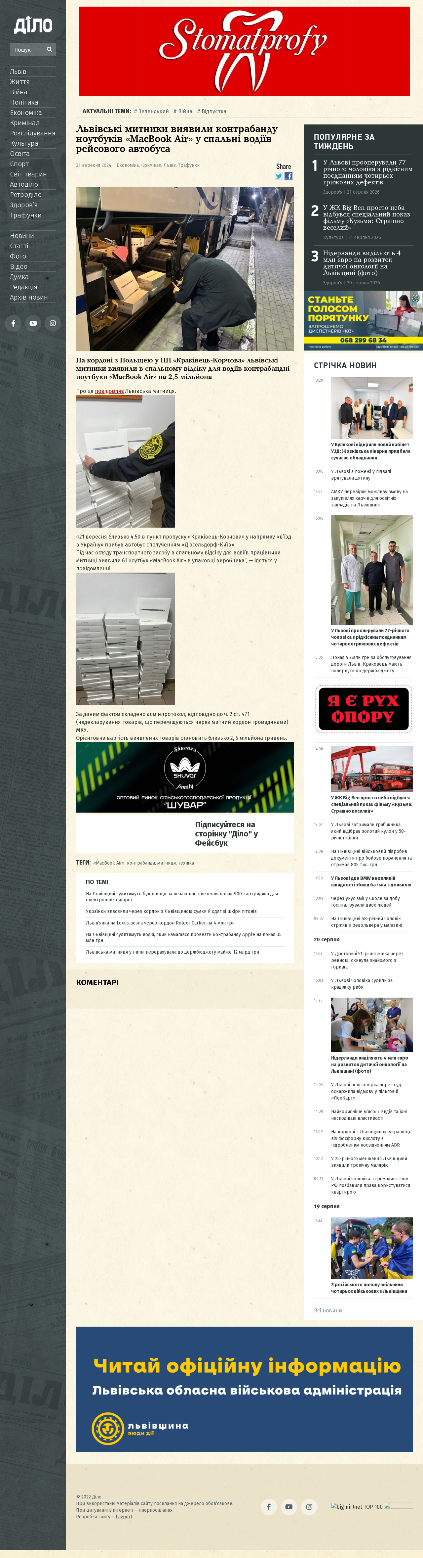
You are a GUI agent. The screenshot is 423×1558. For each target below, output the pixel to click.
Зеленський (153, 111)
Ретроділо (26, 194)
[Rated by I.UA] (398, 1507)
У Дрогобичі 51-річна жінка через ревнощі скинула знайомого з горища (367, 960)
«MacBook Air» (109, 863)
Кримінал (25, 122)
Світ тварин (28, 174)
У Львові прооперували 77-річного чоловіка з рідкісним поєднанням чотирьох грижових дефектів (368, 173)
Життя (20, 81)
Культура (24, 143)
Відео (18, 266)
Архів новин (29, 297)
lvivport (124, 1517)
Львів (18, 71)
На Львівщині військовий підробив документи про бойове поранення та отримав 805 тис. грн (371, 858)
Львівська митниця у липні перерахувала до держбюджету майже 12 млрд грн (172, 952)
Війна (18, 92)
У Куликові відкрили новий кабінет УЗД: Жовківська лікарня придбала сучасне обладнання (370, 451)
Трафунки (26, 215)
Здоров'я (332, 192)
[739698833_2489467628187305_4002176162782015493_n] (244, 94)
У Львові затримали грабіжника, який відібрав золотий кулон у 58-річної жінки (368, 831)
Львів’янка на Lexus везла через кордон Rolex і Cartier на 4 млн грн (160, 923)
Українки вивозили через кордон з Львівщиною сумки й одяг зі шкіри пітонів (171, 911)
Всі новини (328, 1310)
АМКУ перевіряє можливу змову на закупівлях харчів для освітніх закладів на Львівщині (369, 498)
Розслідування (33, 133)
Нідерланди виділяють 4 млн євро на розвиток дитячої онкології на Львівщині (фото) (362, 263)
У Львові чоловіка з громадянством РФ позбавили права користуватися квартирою (370, 1185)
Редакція (23, 287)
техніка (186, 863)
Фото (18, 256)
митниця (166, 863)
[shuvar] (185, 811)
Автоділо (24, 184)
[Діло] (33, 24)
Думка (19, 276)
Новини (22, 235)
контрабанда (141, 863)
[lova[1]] (244, 1450)
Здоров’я (24, 205)
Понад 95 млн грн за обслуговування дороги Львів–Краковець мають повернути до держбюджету (371, 664)
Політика (24, 102)
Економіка (26, 112)
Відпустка (214, 111)
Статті (19, 246)
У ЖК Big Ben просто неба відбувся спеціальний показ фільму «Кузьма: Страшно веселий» (366, 218)
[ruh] (363, 733)
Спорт (19, 164)
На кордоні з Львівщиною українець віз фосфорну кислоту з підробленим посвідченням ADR (371, 1138)
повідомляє (109, 391)
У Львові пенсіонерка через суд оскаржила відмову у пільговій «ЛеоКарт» (366, 1091)
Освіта (20, 153)
